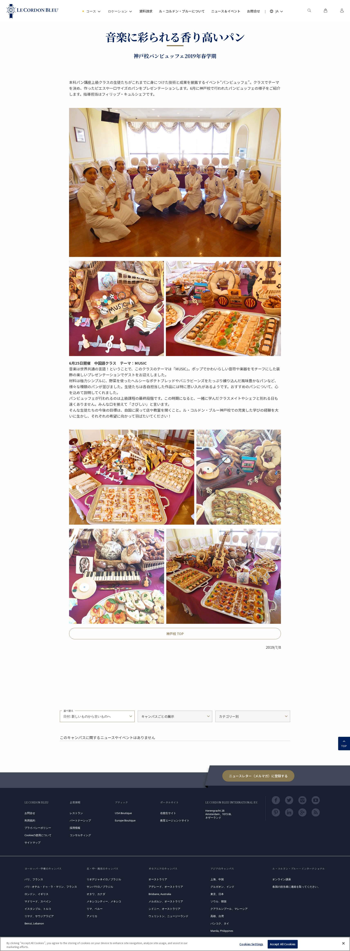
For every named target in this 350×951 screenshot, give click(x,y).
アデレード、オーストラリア (166, 886)
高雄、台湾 (217, 916)
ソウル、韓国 (218, 901)
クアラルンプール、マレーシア (229, 909)
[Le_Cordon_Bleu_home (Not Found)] (32, 11)
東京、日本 (217, 894)
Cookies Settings (251, 944)
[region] (175, 944)
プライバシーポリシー (38, 828)
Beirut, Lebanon (34, 923)
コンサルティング (80, 835)
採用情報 (75, 828)
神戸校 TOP (175, 633)
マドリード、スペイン (38, 901)
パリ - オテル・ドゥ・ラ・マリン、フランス (51, 886)
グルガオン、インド (222, 886)
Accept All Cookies (282, 944)
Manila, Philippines (221, 931)
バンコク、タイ (219, 923)
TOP (344, 746)
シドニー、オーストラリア (164, 909)
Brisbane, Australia (160, 894)
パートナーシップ (80, 820)
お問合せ (30, 813)
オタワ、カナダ (96, 894)
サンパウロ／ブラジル (100, 886)
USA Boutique (123, 813)
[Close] (343, 943)
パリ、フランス (34, 879)
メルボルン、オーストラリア (166, 901)
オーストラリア (158, 879)
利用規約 (30, 820)
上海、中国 (217, 879)
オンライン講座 (281, 879)
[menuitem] (309, 11)
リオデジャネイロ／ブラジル (104, 879)
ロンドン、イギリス (36, 894)
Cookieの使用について (38, 835)
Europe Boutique (125, 820)
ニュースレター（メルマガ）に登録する (258, 775)
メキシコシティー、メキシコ (104, 901)
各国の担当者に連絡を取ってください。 (296, 886)
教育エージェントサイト (174, 820)
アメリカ (92, 916)
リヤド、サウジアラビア (39, 916)
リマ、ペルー (95, 909)
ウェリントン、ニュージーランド (168, 916)
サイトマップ (32, 842)
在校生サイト (168, 813)
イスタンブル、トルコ (38, 909)
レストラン (76, 813)
